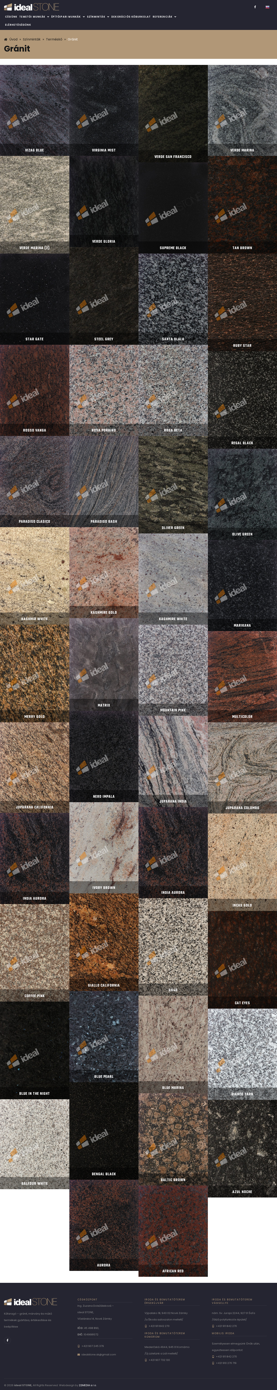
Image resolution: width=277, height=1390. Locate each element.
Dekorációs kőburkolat (131, 16)
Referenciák (162, 16)
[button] (34, 17)
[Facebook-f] (255, 7)
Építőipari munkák (66, 16)
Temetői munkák (32, 16)
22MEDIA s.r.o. (88, 1385)
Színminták (96, 16)
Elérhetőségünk (18, 24)
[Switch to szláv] (267, 7)
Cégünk (11, 16)
